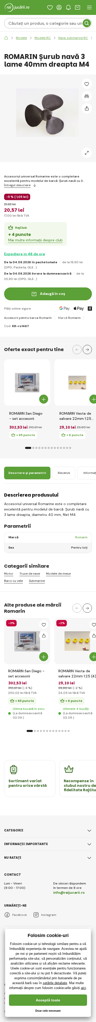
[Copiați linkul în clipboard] (87, 108)
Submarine (37, 581)
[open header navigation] (89, 7)
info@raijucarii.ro (69, 892)
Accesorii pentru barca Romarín (28, 318)
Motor (8, 574)
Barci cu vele (13, 581)
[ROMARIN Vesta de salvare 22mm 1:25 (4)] (77, 382)
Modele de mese (58, 574)
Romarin (74, 318)
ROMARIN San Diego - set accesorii (25, 416)
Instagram (48, 915)
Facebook (19, 915)
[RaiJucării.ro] (6, 38)
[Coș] (77, 7)
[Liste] (50, 7)
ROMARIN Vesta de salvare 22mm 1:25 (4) (75, 416)
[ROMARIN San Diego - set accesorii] (27, 382)
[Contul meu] (59, 7)
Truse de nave (29, 574)
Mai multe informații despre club (35, 240)
